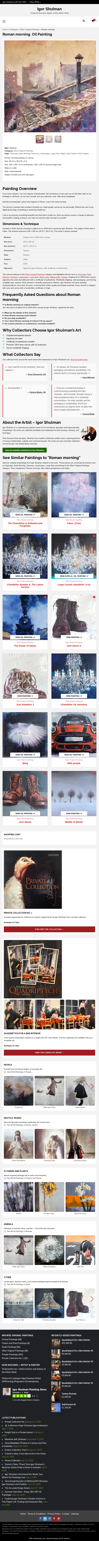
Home (5, 29)
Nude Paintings (9, 1347)
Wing (25, 763)
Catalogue (14, 29)
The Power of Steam (25, 646)
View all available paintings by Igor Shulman (24, 450)
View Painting (73, 637)
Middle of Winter (74, 822)
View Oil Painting (23, 515)
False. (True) (74, 523)
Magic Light (65, 153)
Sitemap (75, 1514)
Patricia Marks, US (38, 392)
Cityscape (14, 153)
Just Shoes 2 (74, 646)
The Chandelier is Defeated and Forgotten (25, 524)
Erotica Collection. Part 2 (16, 1450)
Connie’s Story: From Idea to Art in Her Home (25, 1454)
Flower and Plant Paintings (14, 1343)
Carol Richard (88, 377)
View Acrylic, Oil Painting (73, 576)
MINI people (73, 763)
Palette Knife (76, 153)
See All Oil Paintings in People (19, 1072)
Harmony (35, 153)
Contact (65, 1514)
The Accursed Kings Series (17, 1488)
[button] (92, 1009)
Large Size (55, 153)
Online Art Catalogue (11, 1378)
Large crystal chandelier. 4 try (74, 584)
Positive (85, 153)
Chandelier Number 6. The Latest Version (25, 586)
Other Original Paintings (29, 29)
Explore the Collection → (49, 929)
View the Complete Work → (49, 1053)
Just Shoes (25, 822)
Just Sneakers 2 (25, 704)
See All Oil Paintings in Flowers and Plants (24, 1178)
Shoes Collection (12, 1460)
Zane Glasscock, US (37, 374)
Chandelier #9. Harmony (74, 704)
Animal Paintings (10, 1339)
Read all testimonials (79, 360)
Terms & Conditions (37, 1514)
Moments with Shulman (15, 1439)
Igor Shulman (49, 9)
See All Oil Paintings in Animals (19, 1231)
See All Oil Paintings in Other (18, 1284)
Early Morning (24, 153)
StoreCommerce (53, 1538)
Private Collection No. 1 (13, 1358)
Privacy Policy (53, 1514)
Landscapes (45, 153)
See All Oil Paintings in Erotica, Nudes (22, 1125)
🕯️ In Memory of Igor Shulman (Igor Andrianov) (26, 1425)
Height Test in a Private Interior (19, 1432)
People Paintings (10, 1354)
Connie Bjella (88, 414)
